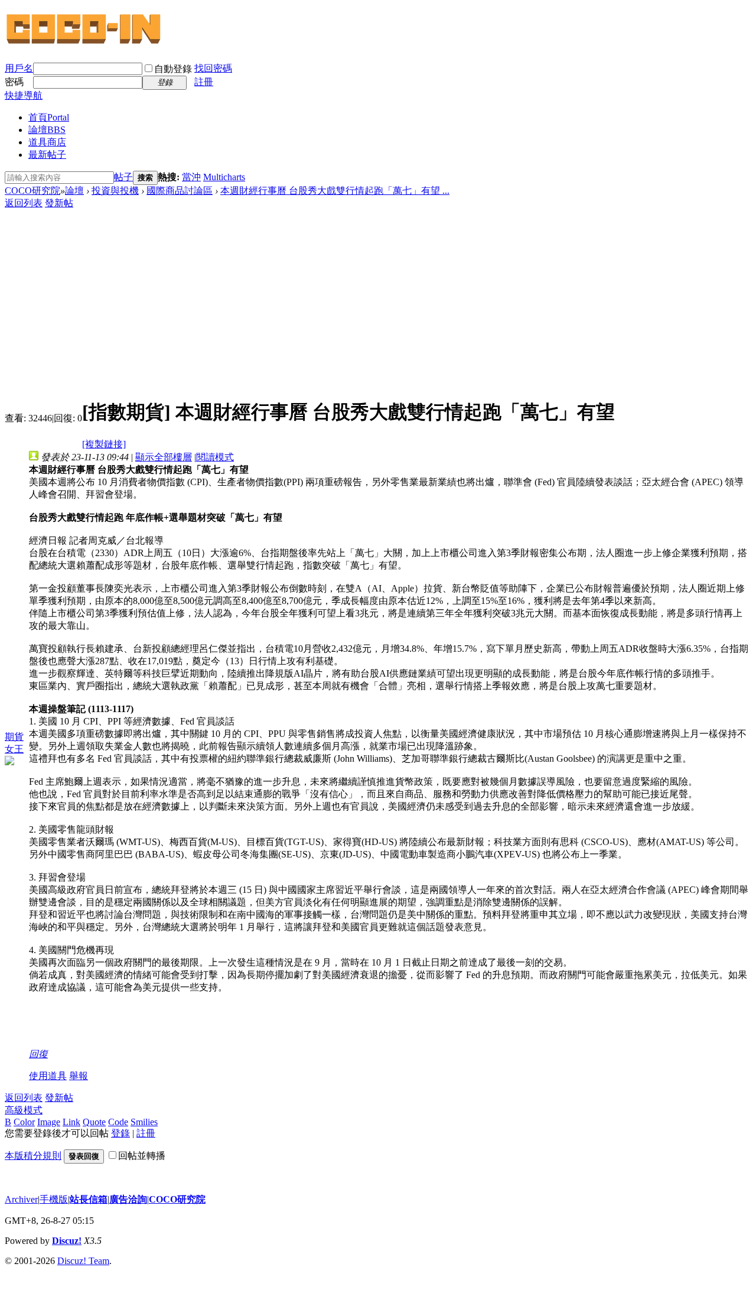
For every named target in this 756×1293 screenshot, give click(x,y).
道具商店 (47, 142)
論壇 (47, 130)
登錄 (120, 1133)
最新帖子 (47, 155)
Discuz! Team (83, 1261)
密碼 (14, 82)
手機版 (54, 1199)
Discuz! (67, 1241)
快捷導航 (24, 95)
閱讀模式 (215, 457)
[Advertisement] (378, 298)
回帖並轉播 (141, 1156)
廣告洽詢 (128, 1199)
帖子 (123, 177)
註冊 (203, 82)
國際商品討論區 (179, 191)
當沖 (191, 177)
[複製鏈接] (104, 444)
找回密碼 (213, 68)
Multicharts (224, 177)
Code (118, 1122)
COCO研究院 (32, 191)
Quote (94, 1122)
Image (48, 1122)
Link (71, 1122)
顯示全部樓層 (163, 457)
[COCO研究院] (85, 42)
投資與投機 (115, 191)
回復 (38, 1054)
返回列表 (24, 203)
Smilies (144, 1122)
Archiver (21, 1199)
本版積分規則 (33, 1156)
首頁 (48, 117)
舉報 (78, 1076)
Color (24, 1122)
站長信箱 (88, 1199)
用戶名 (19, 68)
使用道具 (48, 1076)
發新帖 (59, 203)
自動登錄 (173, 69)
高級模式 (24, 1110)
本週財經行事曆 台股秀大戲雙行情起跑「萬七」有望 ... (334, 191)
